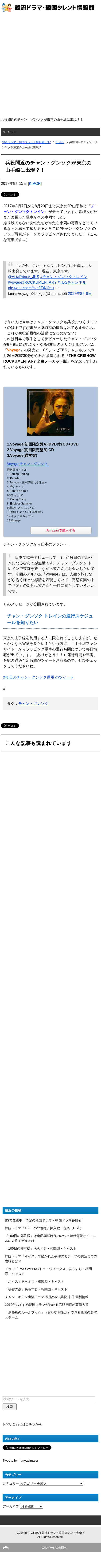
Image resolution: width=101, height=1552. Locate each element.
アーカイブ (11, 1506)
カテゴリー (11, 1483)
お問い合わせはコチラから (22, 1424)
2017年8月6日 (80, 294)
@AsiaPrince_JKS (23, 277)
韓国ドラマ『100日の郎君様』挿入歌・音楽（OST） (44, 1228)
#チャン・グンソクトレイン (63, 277)
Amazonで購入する (61, 530)
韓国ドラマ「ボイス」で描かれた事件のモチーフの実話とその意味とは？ (51, 1258)
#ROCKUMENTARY (39, 282)
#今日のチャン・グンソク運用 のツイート (38, 677)
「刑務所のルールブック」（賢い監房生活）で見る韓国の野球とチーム (51, 1315)
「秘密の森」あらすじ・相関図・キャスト (36, 1289)
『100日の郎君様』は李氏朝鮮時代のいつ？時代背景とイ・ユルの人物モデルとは (50, 1238)
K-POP (35, 184)
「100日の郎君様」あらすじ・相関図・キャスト (40, 1248)
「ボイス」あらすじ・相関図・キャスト (34, 1281)
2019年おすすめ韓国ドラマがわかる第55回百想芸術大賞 (47, 1305)
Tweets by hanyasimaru (20, 1460)
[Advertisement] (50, 65)
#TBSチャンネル (72, 282)
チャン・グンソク (33, 703)
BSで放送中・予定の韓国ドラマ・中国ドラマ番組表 (43, 1220)
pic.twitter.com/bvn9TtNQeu (31, 288)
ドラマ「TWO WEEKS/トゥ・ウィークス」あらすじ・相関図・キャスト (48, 1271)
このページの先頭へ (54, 1547)
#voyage (15, 282)
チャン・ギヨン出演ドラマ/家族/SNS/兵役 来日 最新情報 (47, 1297)
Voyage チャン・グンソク (27, 464)
